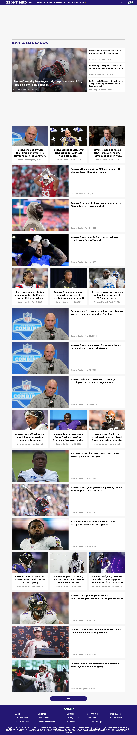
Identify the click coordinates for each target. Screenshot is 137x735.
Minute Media (18, 727)
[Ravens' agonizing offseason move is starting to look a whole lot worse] (106, 70)
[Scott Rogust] (77, 688)
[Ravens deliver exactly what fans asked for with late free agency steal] (68, 144)
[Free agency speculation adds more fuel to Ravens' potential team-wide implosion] (30, 286)
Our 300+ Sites (93, 714)
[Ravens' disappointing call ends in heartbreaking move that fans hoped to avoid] (68, 608)
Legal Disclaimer (22, 722)
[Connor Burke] (19, 89)
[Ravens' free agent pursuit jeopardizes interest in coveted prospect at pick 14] (68, 286)
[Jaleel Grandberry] (100, 586)
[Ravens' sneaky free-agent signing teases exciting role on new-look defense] (49, 70)
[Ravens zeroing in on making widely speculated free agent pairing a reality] (107, 428)
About (17, 714)
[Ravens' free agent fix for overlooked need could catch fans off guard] (68, 250)
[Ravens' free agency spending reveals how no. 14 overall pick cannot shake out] (68, 358)
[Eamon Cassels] (95, 74)
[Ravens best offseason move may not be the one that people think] (106, 54)
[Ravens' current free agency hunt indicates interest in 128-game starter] (107, 286)
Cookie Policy (116, 718)
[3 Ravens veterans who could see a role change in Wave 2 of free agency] (68, 534)
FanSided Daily (21, 718)
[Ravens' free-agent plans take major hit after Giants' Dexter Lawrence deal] (68, 215)
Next (68, 698)
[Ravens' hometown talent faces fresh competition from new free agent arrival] (68, 428)
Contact (70, 714)
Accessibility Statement (48, 722)
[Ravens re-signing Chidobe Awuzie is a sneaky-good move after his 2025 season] (107, 571)
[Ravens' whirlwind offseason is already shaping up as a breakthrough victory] (68, 392)
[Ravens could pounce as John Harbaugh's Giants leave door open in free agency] (107, 144)
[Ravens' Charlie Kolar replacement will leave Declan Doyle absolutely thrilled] (68, 642)
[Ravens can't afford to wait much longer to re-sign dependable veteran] (30, 428)
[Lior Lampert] (94, 90)
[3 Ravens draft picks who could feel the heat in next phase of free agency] (68, 466)
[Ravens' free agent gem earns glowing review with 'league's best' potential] (68, 500)
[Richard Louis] (94, 59)
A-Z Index (71, 722)
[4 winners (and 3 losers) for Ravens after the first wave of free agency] (30, 571)
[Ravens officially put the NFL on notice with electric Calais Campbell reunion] (68, 181)
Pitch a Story (43, 718)
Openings (42, 714)
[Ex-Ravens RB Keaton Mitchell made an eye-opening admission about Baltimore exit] (106, 85)
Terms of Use (93, 718)
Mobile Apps (115, 714)
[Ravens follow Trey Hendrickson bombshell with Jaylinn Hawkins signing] (68, 676)
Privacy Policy (73, 718)
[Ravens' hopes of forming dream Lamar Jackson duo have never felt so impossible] (68, 571)
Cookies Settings (94, 722)
